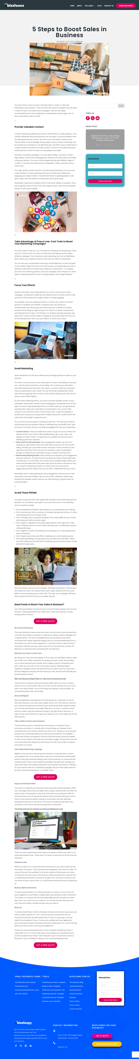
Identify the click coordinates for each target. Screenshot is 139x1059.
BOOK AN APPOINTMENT (107, 1044)
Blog (100, 6)
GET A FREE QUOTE (45, 621)
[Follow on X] (93, 118)
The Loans (89, 6)
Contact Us (109, 6)
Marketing (79, 41)
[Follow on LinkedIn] (98, 118)
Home (72, 6)
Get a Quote (102, 1035)
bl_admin (62, 41)
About (79, 6)
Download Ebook (126, 6)
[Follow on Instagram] (26, 1046)
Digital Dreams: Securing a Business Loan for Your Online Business (105, 138)
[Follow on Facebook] (88, 118)
